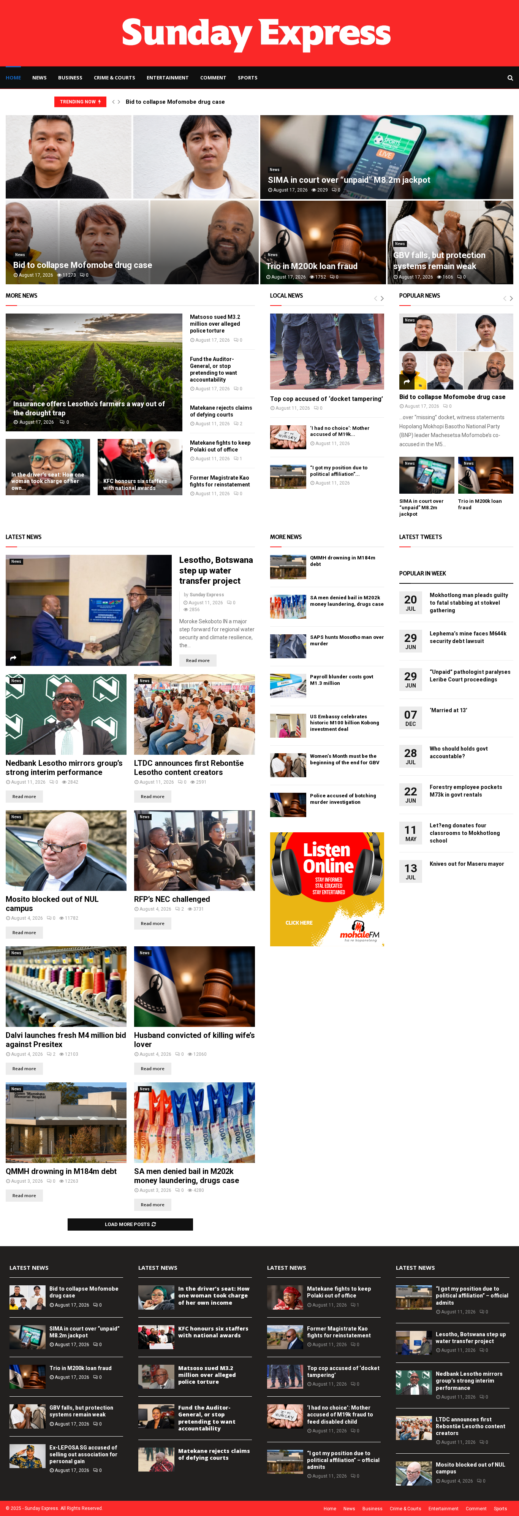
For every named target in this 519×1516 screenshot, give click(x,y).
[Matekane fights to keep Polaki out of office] (285, 1297)
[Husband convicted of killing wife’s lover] (194, 986)
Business (70, 77)
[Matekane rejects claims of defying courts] (156, 1460)
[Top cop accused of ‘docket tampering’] (327, 352)
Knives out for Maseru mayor (467, 864)
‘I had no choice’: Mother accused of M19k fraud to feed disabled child (340, 1414)
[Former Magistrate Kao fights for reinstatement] (285, 1337)
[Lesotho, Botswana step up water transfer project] (89, 610)
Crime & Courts (114, 77)
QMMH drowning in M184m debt (61, 1171)
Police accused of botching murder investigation (343, 799)
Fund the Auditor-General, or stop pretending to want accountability (207, 1418)
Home (13, 77)
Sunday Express (207, 594)
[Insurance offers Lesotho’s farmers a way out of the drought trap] (94, 372)
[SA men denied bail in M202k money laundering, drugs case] (194, 1122)
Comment (213, 77)
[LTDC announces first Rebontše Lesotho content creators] (194, 714)
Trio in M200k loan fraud (80, 1368)
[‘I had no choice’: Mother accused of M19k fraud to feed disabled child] (288, 437)
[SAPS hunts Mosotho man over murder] (288, 646)
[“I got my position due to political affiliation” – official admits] (288, 477)
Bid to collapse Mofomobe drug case (175, 101)
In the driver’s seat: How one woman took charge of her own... (47, 481)
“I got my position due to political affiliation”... (338, 471)
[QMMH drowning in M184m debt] (66, 1122)
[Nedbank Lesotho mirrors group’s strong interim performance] (66, 714)
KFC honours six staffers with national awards (135, 484)
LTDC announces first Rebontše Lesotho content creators (189, 768)
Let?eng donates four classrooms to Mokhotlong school (465, 833)
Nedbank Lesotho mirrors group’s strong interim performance (64, 768)
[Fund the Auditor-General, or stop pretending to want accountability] (156, 1416)
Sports (248, 77)
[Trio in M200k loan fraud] (485, 475)
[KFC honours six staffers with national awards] (140, 467)
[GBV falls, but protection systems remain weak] (27, 1416)
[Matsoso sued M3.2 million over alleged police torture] (156, 1377)
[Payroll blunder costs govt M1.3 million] (288, 686)
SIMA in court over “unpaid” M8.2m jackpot (421, 507)
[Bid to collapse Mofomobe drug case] (456, 352)
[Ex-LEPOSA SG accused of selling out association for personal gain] (27, 1456)
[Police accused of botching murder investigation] (288, 805)
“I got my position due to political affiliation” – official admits (343, 1460)
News (39, 77)
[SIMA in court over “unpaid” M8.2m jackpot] (426, 475)
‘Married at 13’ (448, 710)
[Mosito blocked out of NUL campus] (66, 850)
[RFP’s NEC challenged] (194, 850)
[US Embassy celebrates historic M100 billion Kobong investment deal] (288, 726)
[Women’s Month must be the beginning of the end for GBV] (288, 765)
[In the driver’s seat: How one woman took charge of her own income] (48, 467)
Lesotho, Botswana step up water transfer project (216, 570)
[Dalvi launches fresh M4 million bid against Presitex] (66, 986)
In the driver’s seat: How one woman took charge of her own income (319, 255)
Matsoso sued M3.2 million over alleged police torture (215, 324)
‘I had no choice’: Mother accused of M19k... (340, 431)
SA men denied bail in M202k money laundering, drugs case (186, 1176)
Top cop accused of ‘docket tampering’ (326, 398)
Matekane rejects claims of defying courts (214, 1454)
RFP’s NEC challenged (172, 899)
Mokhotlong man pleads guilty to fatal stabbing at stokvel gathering (469, 602)
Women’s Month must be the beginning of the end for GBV (345, 759)
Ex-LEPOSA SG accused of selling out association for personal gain (83, 1454)
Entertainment (168, 77)
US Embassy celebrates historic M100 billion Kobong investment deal (344, 723)
